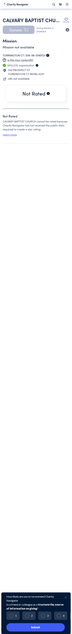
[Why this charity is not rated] (48, 93)
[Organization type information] (37, 65)
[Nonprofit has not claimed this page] (4, 60)
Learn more (10, 134)
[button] (18, 30)
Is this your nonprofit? (20, 60)
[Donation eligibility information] (67, 30)
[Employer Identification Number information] (47, 55)
